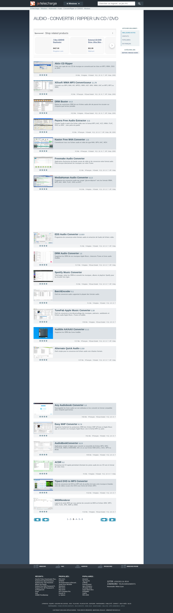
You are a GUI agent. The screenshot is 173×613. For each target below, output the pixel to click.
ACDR (58, 462)
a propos (45, 603)
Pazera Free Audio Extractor (70, 120)
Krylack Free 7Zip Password (44, 582)
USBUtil (84, 582)
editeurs (92, 603)
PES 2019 (62, 590)
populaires (126, 40)
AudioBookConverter (66, 443)
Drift (36, 593)
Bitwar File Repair (41, 584)
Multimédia (52, 8)
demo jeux (88, 606)
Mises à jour (120, 586)
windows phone (132, 566)
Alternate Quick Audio (67, 348)
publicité (109, 603)
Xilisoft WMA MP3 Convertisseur (73, 82)
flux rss (76, 603)
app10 (123, 606)
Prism (37, 591)
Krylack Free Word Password (45, 581)
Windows (44, 8)
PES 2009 (85, 595)
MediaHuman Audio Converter (71, 177)
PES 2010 (62, 588)
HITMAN (61, 581)
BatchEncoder (62, 291)
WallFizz (105, 606)
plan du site (84, 603)
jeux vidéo (123, 603)
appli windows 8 (114, 606)
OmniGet (85, 579)
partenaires (100, 603)
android (84, 566)
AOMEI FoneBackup (41, 595)
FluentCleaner (87, 584)
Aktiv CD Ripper (64, 63)
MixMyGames (97, 606)
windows (42, 566)
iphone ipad (108, 566)
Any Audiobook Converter (69, 405)
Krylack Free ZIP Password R (45, 588)
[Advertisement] (130, 94)
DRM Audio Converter (67, 253)
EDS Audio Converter (66, 234)
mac (62, 566)
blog (129, 603)
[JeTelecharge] (45, 3)
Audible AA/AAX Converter (69, 329)
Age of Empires (87, 586)
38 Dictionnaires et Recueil (68, 582)
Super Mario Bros (88, 590)
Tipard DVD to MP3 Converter (71, 481)
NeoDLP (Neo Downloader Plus (46, 579)
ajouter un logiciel (61, 603)
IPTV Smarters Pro (64, 591)
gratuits (125, 36)
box (70, 603)
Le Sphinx (62, 595)
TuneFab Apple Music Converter (73, 310)
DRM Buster (61, 101)
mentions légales (99, 610)
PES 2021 (62, 579)
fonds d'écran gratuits (66, 606)
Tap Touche (86, 581)
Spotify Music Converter (68, 272)
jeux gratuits (79, 606)
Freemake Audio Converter (70, 158)
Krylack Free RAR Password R (45, 586)
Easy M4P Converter (66, 424)
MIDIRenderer (62, 500)
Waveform (62, 586)
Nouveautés (111, 586)
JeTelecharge (34, 8)
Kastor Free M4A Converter (70, 139)
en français (126, 43)
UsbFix (84, 593)
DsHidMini (85, 591)
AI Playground (39, 590)
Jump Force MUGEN (65, 584)
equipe (51, 603)
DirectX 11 (62, 593)
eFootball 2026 (87, 588)
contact (116, 603)
